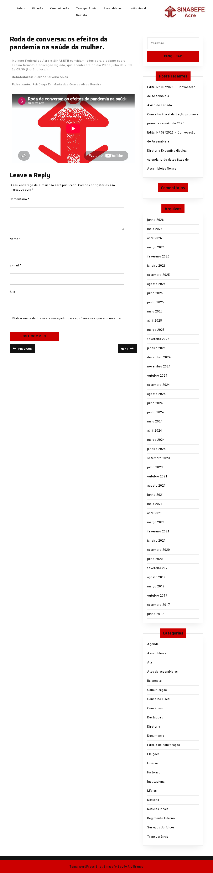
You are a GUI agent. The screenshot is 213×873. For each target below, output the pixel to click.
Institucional (137, 8)
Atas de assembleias (162, 671)
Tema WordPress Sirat (86, 866)
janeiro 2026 (156, 266)
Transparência (86, 8)
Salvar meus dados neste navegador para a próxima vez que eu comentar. (67, 318)
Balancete (154, 681)
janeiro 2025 (156, 348)
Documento (155, 736)
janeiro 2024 (156, 449)
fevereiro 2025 (158, 339)
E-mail (15, 265)
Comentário (20, 199)
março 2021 (156, 522)
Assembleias (112, 8)
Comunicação (59, 8)
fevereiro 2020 (158, 568)
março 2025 (156, 330)
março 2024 (156, 440)
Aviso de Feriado (159, 105)
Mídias (152, 791)
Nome (15, 239)
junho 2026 (155, 220)
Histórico (154, 772)
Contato (81, 15)
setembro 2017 (158, 605)
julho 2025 (155, 293)
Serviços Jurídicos (161, 827)
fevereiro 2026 (158, 256)
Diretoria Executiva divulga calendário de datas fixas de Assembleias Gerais (168, 160)
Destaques (155, 717)
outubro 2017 (157, 595)
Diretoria (153, 726)
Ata (149, 662)
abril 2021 (154, 513)
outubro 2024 (157, 375)
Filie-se (152, 763)
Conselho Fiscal (158, 699)
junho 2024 (155, 412)
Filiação (37, 8)
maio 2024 (155, 421)
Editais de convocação (163, 745)
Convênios (155, 708)
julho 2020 (155, 559)
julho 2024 (155, 403)
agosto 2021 (156, 485)
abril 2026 (154, 238)
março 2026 (156, 247)
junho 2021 (155, 495)
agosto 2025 (156, 284)
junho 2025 (155, 302)
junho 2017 (155, 614)
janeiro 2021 (156, 540)
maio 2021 (155, 504)
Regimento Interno (161, 818)
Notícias (153, 800)
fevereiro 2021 (158, 531)
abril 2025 (154, 320)
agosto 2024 (156, 394)
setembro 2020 (158, 550)
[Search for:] (173, 44)
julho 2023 (155, 467)
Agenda (153, 644)
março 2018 (156, 586)
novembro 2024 (159, 366)
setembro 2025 (158, 275)
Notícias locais (157, 809)
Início (21, 8)
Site (13, 292)
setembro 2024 (158, 385)
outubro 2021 (157, 476)
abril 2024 (154, 430)
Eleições (153, 754)
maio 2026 (155, 229)
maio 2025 (155, 311)
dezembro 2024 (159, 357)
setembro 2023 (158, 458)
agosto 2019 (156, 577)
